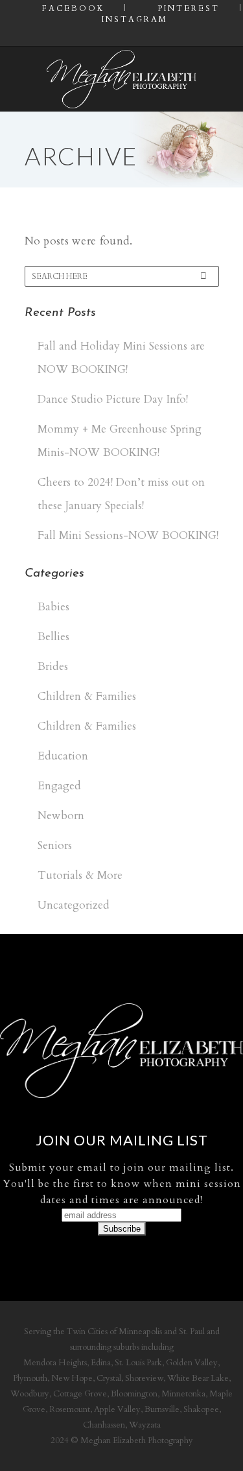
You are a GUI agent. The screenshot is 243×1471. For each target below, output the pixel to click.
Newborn (61, 815)
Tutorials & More (80, 875)
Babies (53, 606)
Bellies (53, 636)
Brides (53, 666)
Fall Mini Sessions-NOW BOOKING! (128, 535)
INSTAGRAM (133, 19)
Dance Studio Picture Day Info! (113, 399)
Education (63, 755)
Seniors (55, 845)
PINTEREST (187, 8)
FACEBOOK (71, 8)
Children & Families (87, 696)
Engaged (59, 785)
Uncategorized (74, 905)
